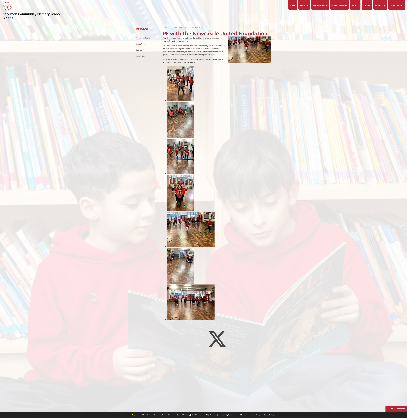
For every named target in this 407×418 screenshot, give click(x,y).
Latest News (197, 28)
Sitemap (243, 415)
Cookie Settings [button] (269, 415)
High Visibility (210, 415)
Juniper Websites (196, 415)
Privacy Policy (255, 415)
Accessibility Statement (228, 415)
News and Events (180, 28)
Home (165, 28)
